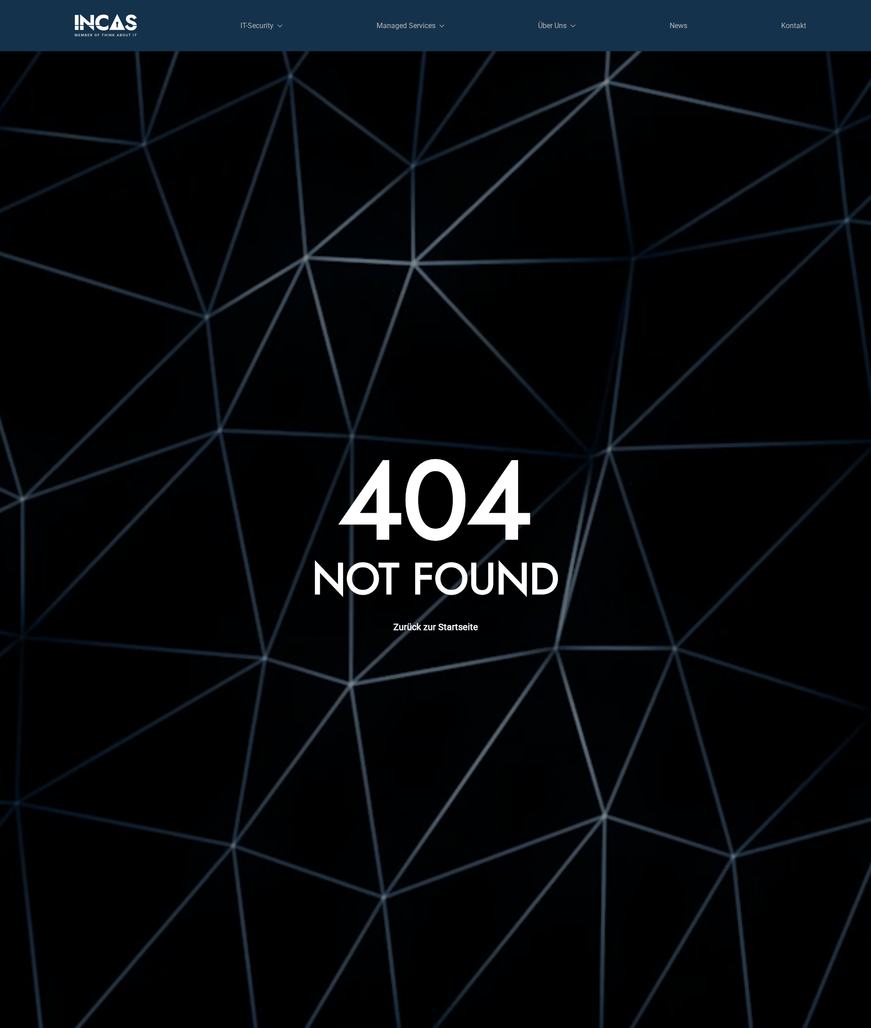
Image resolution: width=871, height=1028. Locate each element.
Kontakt (793, 25)
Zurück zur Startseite (435, 627)
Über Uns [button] (552, 25)
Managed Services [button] (406, 25)
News (678, 25)
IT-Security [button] (257, 25)
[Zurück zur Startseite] (106, 25)
